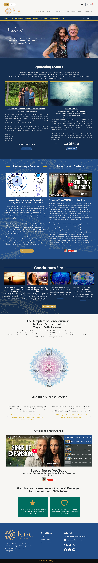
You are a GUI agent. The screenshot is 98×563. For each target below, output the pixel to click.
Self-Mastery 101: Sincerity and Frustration (83, 288)
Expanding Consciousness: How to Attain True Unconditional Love (79, 445)
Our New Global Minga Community (26, 109)
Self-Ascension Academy (74, 11)
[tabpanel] (35, 451)
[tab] (78, 441)
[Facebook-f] (65, 549)
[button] (43, 11)
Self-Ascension (60, 11)
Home (37, 11)
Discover (50, 11)
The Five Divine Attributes (60, 287)
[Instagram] (69, 549)
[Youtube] (73, 549)
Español (12, 4)
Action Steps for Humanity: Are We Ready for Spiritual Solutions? (15, 289)
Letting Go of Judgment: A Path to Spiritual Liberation (79, 450)
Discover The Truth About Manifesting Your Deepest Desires (79, 462)
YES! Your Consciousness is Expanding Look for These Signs (79, 441)
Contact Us (88, 11)
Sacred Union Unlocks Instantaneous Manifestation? (79, 454)
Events (42, 11)
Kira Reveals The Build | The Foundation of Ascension (79, 458)
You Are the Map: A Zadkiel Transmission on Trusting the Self (37, 289)
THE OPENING (71, 109)
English (6, 4)
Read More (15, 301)
